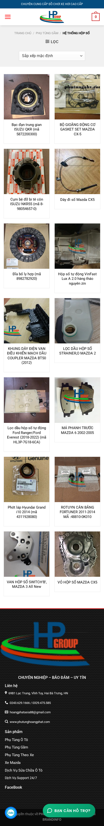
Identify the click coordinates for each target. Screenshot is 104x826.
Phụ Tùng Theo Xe (19, 755)
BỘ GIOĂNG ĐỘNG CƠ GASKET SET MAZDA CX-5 (77, 129)
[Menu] (8, 16)
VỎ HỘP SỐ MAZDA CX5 (77, 582)
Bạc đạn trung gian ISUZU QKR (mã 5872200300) (27, 129)
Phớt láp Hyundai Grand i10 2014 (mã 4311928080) (26, 512)
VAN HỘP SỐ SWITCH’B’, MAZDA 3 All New (27, 584)
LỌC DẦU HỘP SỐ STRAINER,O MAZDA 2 (77, 351)
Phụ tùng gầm (47, 33)
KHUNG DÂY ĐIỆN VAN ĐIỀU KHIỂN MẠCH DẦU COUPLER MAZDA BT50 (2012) (26, 356)
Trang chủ (22, 33)
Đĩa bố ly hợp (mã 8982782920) (27, 276)
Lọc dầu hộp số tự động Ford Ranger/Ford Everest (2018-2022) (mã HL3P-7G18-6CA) (26, 435)
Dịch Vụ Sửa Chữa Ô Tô (24, 770)
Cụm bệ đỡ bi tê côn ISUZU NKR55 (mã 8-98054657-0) (26, 204)
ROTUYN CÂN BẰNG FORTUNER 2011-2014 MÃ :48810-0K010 (77, 512)
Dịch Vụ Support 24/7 (21, 778)
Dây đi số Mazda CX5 (77, 199)
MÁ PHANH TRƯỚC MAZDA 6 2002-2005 (77, 430)
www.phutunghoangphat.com (29, 722)
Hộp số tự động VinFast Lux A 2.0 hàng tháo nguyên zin (77, 279)
